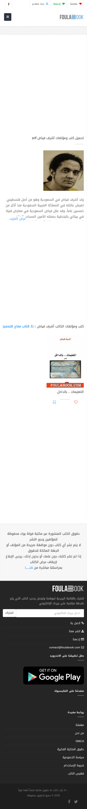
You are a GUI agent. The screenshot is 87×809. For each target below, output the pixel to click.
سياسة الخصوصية (73, 757)
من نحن (79, 733)
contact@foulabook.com (64, 647)
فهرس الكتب (76, 773)
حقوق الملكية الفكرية (70, 749)
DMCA (80, 741)
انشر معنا (75, 631)
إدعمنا (77, 639)
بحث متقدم (38, 4)
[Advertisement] (43, 87)
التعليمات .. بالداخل (70, 392)
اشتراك (9, 613)
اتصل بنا (75, 623)
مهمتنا (74, 4)
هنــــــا (29, 567)
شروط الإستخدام (74, 765)
